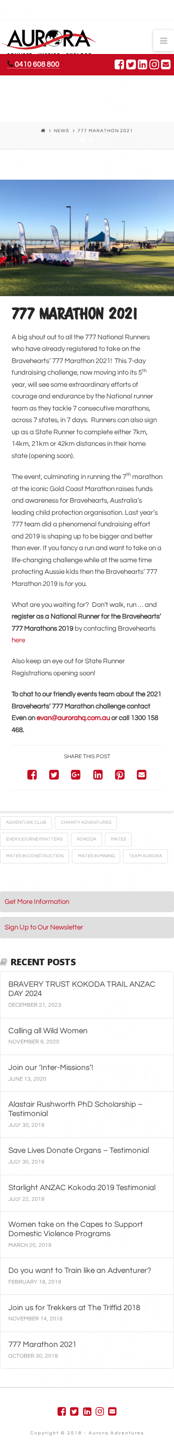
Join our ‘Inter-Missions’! (50, 1067)
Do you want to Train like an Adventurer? (79, 1270)
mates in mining (96, 856)
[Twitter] (131, 64)
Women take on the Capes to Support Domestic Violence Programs (75, 1229)
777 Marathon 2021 (42, 1344)
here (18, 640)
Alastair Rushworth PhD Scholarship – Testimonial (75, 1108)
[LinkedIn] (143, 64)
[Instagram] (154, 64)
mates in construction (35, 856)
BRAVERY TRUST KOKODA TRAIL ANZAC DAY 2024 (81, 988)
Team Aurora (145, 856)
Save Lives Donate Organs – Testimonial (78, 1150)
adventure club (26, 822)
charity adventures (86, 822)
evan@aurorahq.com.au (73, 717)
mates (118, 839)
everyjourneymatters (34, 839)
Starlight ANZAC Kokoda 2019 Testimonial (81, 1187)
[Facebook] (119, 64)
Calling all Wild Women (48, 1031)
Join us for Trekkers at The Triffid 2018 (74, 1308)
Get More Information (37, 901)
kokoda (87, 839)
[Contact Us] (166, 64)
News (61, 130)
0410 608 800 (36, 64)
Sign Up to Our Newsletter (44, 927)
